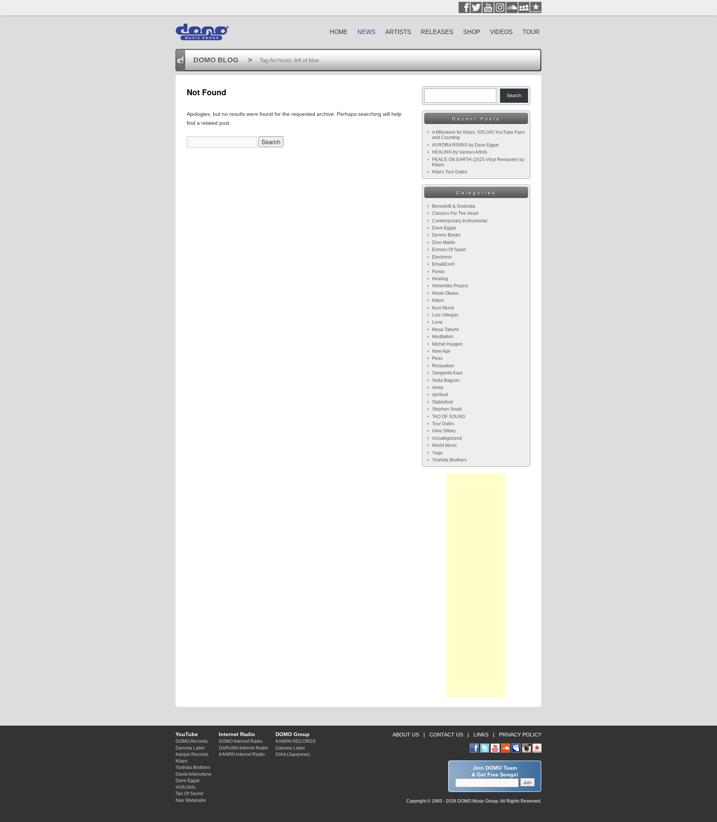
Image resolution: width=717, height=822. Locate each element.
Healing (440, 278)
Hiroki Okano (445, 293)
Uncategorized (447, 438)
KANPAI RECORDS (296, 741)
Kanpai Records (192, 754)
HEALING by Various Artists (459, 152)
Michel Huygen (447, 344)
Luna (437, 322)
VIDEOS (501, 32)
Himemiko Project (450, 285)
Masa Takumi (445, 329)
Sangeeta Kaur (447, 373)
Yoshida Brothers (449, 460)
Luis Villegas (445, 315)
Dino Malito (443, 242)
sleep (437, 387)
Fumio (438, 271)
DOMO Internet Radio (241, 741)
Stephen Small (447, 409)
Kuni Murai (443, 307)
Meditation (442, 336)
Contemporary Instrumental (459, 220)
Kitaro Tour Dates (449, 171)
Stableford (442, 402)
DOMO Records (192, 741)
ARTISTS (398, 32)
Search (514, 95)
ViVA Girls (185, 787)
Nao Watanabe (191, 800)
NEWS (366, 32)
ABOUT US (405, 735)
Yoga (437, 452)
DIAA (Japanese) (293, 754)
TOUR (531, 32)
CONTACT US (446, 735)
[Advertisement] (476, 585)
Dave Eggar (444, 228)
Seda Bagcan (446, 380)
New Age (441, 351)
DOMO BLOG (216, 60)
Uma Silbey (444, 430)
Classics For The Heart (455, 213)
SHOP (471, 32)
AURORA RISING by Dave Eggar (465, 145)
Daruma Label (190, 747)
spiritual (440, 394)
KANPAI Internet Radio (242, 754)
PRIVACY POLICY (520, 735)
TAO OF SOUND (448, 416)
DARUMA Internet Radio (243, 747)
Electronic (442, 257)
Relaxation (443, 365)
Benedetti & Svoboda (453, 206)
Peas (437, 358)
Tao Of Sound (189, 793)
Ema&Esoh (443, 264)
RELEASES (437, 32)
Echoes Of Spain (449, 249)
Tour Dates (443, 423)
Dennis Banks (446, 235)
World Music (444, 445)
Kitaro (438, 300)
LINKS (481, 735)
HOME (339, 32)
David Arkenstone (193, 774)
